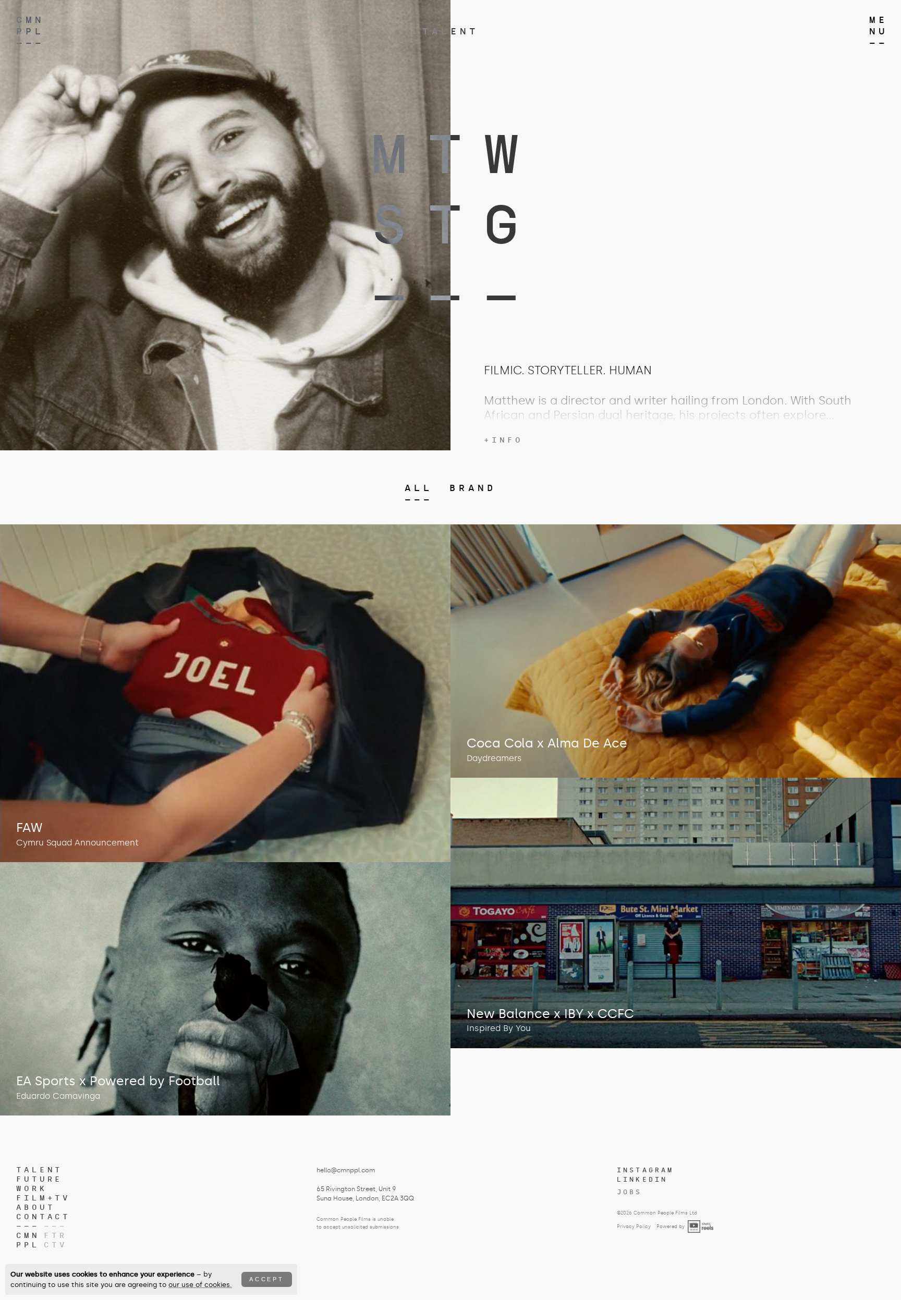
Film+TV (43, 1198)
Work (31, 1188)
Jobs (629, 1192)
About (35, 1207)
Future (39, 1179)
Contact (43, 1216)
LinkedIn (642, 1179)
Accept (266, 1279)
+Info (503, 440)
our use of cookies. (200, 1285)
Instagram (645, 1170)
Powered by (670, 1226)
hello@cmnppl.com (345, 1170)
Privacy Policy (634, 1226)
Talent (450, 31)
